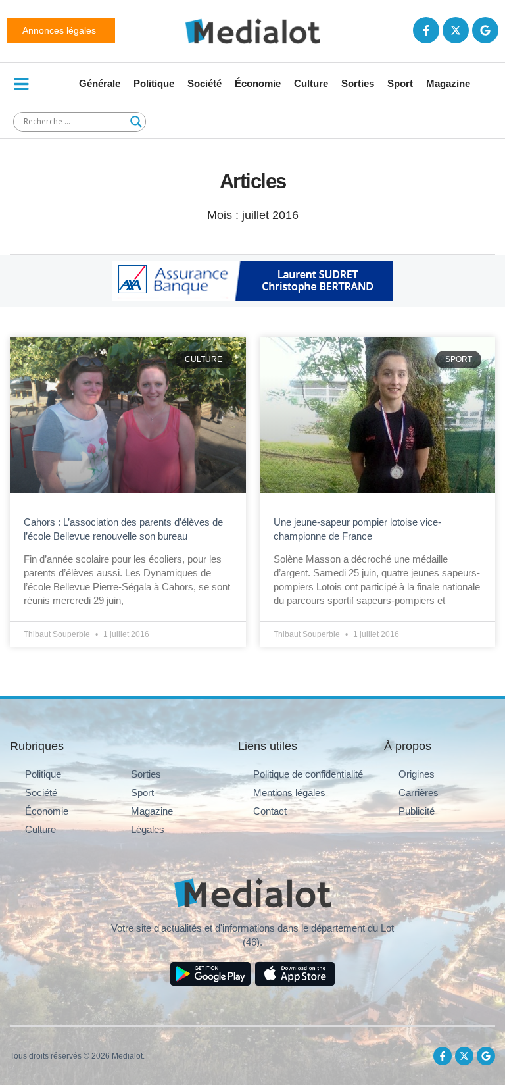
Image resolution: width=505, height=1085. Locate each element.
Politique (153, 83)
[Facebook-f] (426, 30)
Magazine (448, 83)
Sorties (357, 83)
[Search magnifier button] (136, 122)
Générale (99, 83)
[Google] (485, 30)
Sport (400, 83)
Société (204, 83)
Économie (258, 83)
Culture (311, 83)
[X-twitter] (456, 30)
